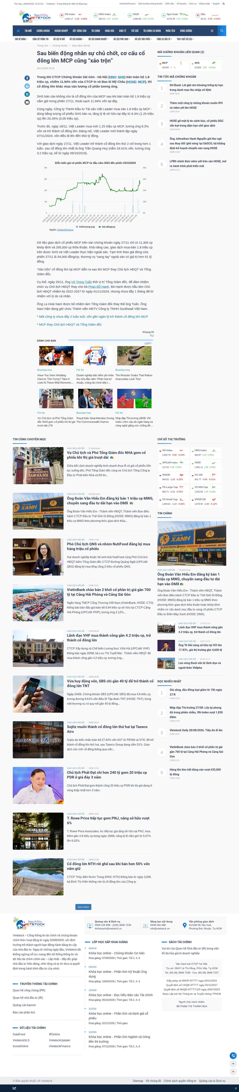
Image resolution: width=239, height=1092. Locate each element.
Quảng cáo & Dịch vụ (212, 1080)
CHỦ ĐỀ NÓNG (20, 39)
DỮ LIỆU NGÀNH (76, 39)
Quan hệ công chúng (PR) (29, 990)
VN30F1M (200, 499)
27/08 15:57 (175, 698)
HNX (112, 77)
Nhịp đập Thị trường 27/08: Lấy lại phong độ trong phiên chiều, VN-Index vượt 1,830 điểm (196, 712)
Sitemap (138, 1080)
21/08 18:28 (175, 129)
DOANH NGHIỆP (61, 30)
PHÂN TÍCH (170, 30)
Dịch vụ (192, 3)
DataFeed (19, 1034)
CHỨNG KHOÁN (43, 30)
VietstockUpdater (59, 1040)
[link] (212, 30)
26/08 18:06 (94, 677)
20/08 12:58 (175, 152)
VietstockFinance (127, 3)
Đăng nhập (204, 3)
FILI (152, 335)
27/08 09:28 (94, 631)
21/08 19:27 (175, 111)
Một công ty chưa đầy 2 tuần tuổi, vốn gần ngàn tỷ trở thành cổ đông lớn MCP (93, 316)
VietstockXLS (21, 1040)
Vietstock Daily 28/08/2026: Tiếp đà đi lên (196, 730)
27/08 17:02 (175, 721)
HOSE (131, 82)
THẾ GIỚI (134, 30)
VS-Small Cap (170, 499)
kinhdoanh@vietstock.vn (108, 928)
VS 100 (199, 474)
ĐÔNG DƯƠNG (186, 30)
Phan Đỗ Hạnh (98, 286)
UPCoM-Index (170, 462)
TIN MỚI (28, 30)
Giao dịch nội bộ (166, 570)
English (216, 3)
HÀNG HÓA (109, 30)
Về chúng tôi (153, 1080)
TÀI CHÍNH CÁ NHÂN (152, 30)
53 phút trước (94, 494)
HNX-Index (201, 450)
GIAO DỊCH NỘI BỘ (76, 448)
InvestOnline (20, 1046)
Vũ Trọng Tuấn (81, 282)
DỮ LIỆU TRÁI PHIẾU (142, 39)
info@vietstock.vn (160, 928)
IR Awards (182, 3)
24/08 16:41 (175, 94)
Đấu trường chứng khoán (150, 3)
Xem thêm (83, 907)
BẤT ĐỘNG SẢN (79, 30)
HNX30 (166, 474)
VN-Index (167, 450)
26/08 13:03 (94, 814)
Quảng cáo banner (24, 1005)
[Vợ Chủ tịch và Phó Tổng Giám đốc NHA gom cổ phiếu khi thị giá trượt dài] (38, 465)
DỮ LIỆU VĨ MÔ (59, 39)
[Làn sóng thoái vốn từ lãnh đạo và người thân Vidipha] (166, 663)
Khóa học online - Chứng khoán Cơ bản (117, 953)
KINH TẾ (122, 30)
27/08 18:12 (175, 734)
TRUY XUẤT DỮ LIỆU (184, 39)
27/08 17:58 (94, 540)
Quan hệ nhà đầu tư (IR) (28, 997)
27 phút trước (94, 448)
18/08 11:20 (175, 170)
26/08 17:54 (94, 768)
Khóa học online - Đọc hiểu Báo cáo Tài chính (121, 995)
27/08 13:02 (175, 778)
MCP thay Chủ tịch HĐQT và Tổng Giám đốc (70, 324)
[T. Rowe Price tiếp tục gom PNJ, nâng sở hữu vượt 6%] (38, 830)
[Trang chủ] (29, 922)
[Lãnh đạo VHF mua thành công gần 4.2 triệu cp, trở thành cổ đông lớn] (38, 648)
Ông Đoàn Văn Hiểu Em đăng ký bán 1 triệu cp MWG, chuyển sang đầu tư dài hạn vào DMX (188, 579)
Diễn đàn (169, 3)
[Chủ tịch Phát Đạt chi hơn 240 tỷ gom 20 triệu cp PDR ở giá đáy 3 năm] (38, 785)
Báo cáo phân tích (24, 1012)
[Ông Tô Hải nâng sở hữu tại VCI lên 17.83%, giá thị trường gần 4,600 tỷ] (166, 645)
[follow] (14, 1088)
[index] (62, 15)
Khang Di (148, 332)
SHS (121, 77)
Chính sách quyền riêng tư (180, 1080)
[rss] (224, 3)
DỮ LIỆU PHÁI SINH (121, 39)
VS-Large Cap (170, 487)
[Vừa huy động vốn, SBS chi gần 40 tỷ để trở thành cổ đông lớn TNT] (38, 693)
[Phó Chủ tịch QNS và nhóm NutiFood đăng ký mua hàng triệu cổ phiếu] (38, 556)
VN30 (198, 462)
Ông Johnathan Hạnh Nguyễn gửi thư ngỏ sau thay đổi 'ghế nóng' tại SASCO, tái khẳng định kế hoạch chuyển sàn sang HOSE (197, 143)
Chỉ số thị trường (171, 439)
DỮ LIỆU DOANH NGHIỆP (98, 39)
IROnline (54, 1034)
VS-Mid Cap (201, 487)
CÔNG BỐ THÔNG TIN (40, 39)
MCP (141, 82)
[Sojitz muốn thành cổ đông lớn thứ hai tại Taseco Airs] (38, 739)
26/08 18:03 (94, 722)
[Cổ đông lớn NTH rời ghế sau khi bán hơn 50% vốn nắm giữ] (38, 876)
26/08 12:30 (94, 859)
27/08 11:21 (94, 585)
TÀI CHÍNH (95, 30)
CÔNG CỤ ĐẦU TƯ (164, 39)
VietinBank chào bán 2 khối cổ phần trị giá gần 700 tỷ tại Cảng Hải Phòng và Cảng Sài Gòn (196, 751)
